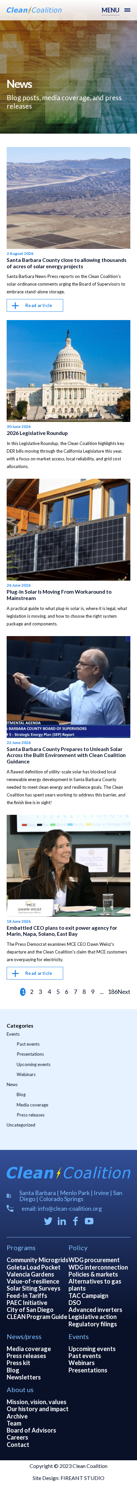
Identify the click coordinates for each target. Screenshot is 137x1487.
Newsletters (24, 1377)
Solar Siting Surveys (34, 1288)
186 (112, 991)
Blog (21, 1094)
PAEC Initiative (27, 1302)
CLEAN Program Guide (37, 1316)
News (12, 1084)
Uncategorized (21, 1125)
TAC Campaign (88, 1295)
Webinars (26, 1074)
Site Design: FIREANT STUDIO (68, 1478)
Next (123, 991)
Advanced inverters (95, 1309)
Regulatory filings (92, 1324)
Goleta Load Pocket (34, 1267)
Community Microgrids (37, 1259)
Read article (39, 305)
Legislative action (92, 1316)
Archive (17, 1416)
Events (13, 1034)
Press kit (18, 1362)
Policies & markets (93, 1274)
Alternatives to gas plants (94, 1285)
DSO (74, 1302)
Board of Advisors (31, 1430)
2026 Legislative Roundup (37, 433)
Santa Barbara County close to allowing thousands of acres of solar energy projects (66, 263)
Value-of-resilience (33, 1281)
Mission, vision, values (37, 1401)
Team (14, 1423)
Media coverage (32, 1104)
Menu (110, 10)
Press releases (31, 1115)
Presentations (30, 1054)
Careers (17, 1437)
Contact (18, 1444)
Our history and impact (37, 1408)
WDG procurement (94, 1259)
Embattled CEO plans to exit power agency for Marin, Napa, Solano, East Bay (62, 931)
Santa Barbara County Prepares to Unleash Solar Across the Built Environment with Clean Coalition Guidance (66, 755)
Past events (28, 1044)
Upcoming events (34, 1064)
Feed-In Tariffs (27, 1295)
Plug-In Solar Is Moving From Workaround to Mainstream (59, 595)
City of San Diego (30, 1309)
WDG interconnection (98, 1267)
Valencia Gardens (30, 1274)
